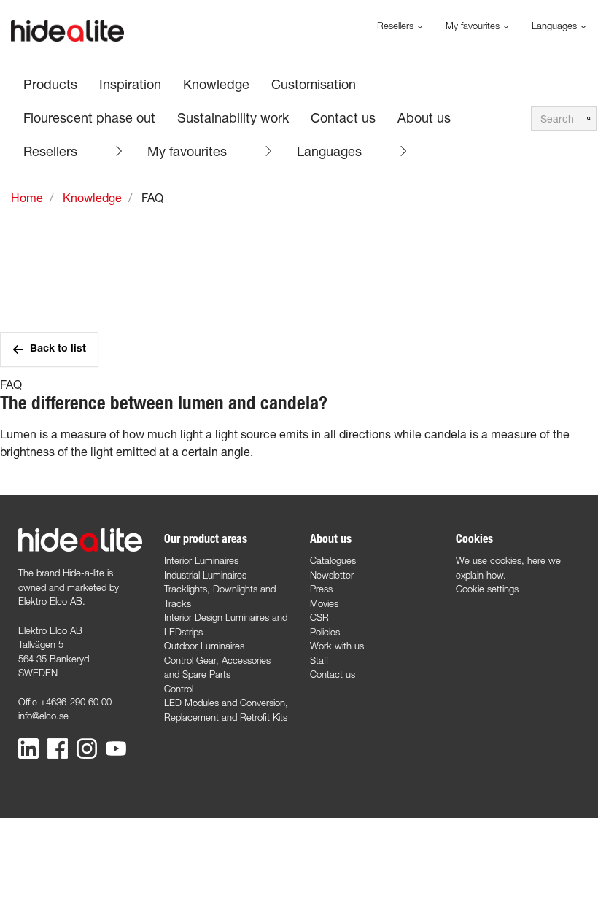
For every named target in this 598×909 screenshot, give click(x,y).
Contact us (332, 674)
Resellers (50, 151)
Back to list (58, 349)
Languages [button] (556, 25)
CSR (319, 617)
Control (178, 689)
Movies (324, 603)
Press (321, 589)
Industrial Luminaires (205, 575)
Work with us (337, 645)
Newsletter (332, 575)
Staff (319, 660)
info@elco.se (43, 716)
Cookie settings (487, 589)
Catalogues (333, 560)
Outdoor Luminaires (204, 645)
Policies (325, 632)
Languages (329, 151)
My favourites (187, 151)
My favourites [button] (474, 25)
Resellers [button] (396, 25)
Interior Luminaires (201, 560)
